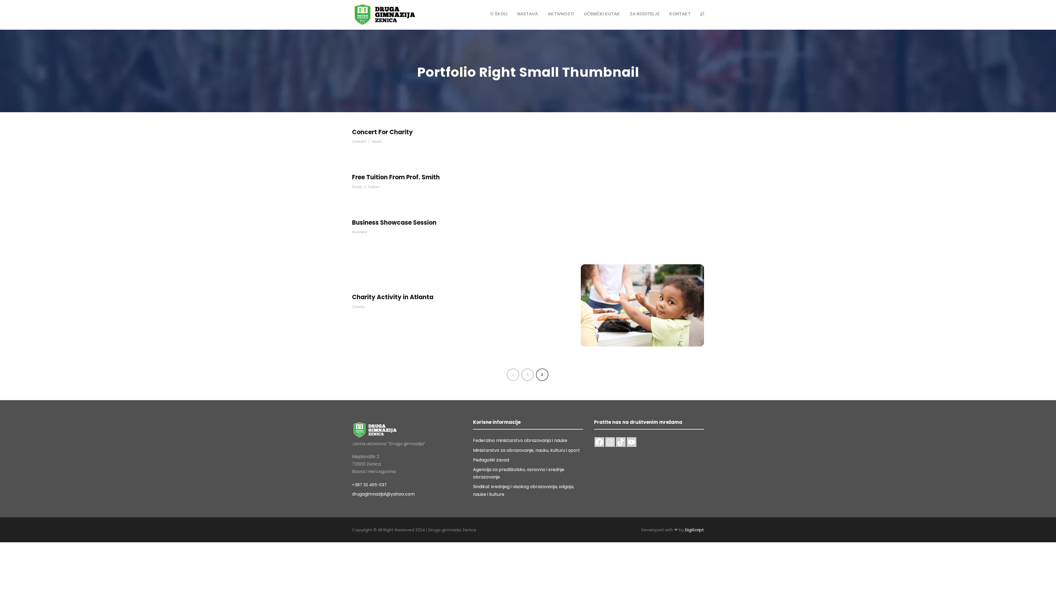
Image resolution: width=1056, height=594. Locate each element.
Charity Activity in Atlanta (392, 297)
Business (359, 232)
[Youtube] (631, 442)
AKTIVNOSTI (561, 14)
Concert (359, 141)
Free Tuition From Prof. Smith (396, 177)
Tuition (373, 186)
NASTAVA (527, 14)
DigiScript (694, 530)
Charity (358, 306)
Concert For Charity (382, 132)
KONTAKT (680, 14)
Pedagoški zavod (491, 460)
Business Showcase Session (394, 222)
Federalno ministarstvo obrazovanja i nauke (520, 440)
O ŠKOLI (498, 14)
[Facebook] (599, 442)
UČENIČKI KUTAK (602, 14)
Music (377, 141)
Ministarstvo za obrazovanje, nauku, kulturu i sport (526, 450)
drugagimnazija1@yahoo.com (383, 494)
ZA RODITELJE (644, 14)
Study (357, 186)
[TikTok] (621, 442)
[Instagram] (610, 442)
